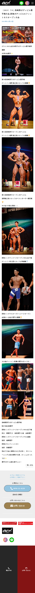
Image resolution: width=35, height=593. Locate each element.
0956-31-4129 (19, 488)
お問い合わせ (26, 570)
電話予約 (9, 570)
